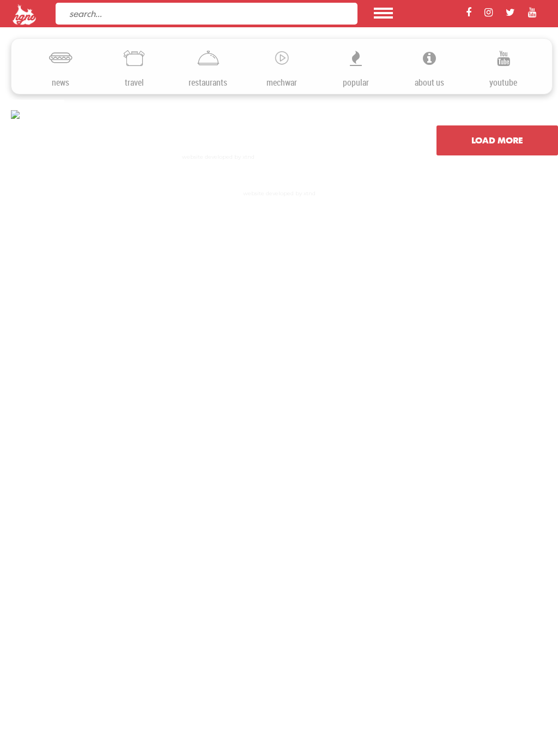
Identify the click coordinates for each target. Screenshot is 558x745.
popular (356, 82)
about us (429, 82)
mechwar (281, 82)
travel (134, 82)
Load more (497, 140)
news (60, 82)
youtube (503, 82)
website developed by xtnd (218, 156)
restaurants (208, 82)
